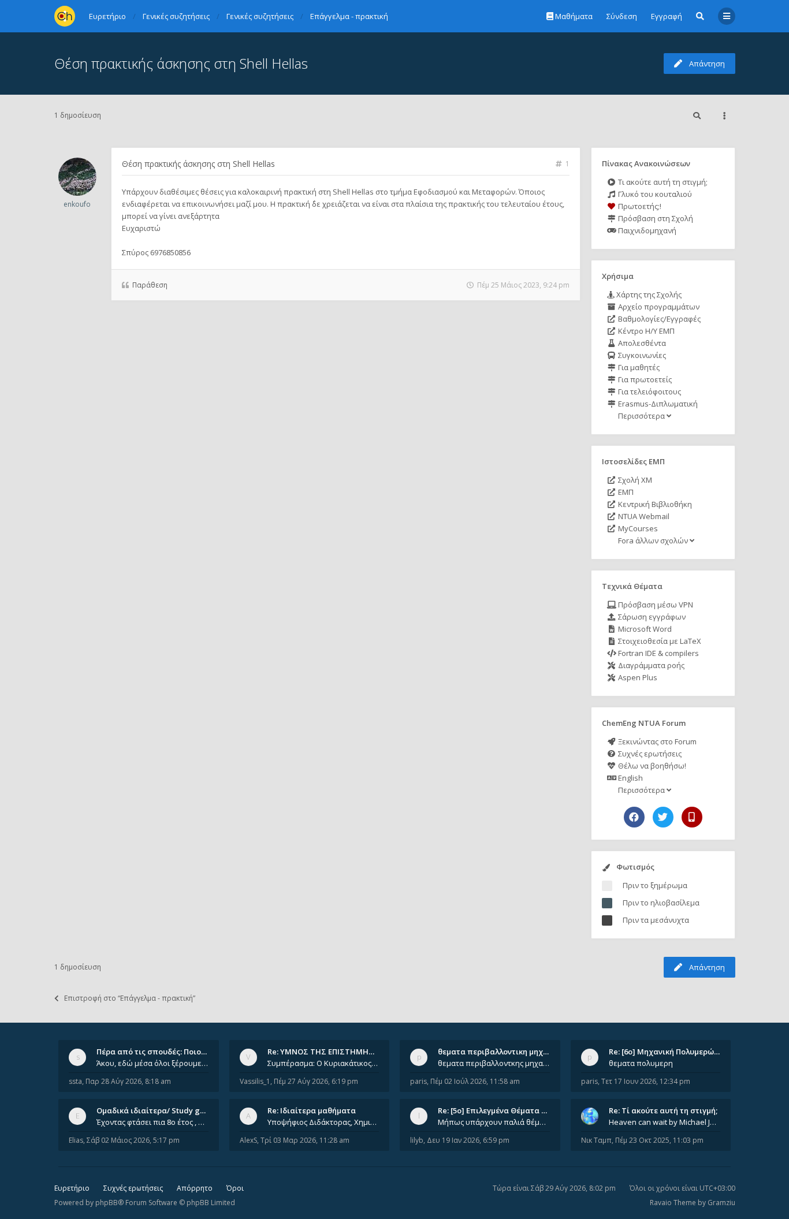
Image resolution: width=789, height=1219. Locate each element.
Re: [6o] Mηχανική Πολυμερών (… (668, 1051)
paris (418, 1081)
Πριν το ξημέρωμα (655, 885)
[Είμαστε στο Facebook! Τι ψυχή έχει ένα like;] (634, 817)
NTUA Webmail (642, 516)
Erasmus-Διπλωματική (657, 403)
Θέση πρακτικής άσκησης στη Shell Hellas (181, 63)
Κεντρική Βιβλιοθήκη (654, 504)
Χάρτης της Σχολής (648, 294)
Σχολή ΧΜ (634, 480)
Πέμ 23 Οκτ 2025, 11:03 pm (659, 1140)
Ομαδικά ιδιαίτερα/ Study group (156, 1110)
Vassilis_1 (255, 1081)
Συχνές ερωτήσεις (649, 753)
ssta (75, 1081)
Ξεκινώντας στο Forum (656, 741)
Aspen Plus (636, 677)
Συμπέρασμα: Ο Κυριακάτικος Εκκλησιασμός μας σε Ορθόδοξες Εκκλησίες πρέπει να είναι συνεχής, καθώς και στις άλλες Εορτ (323, 1063)
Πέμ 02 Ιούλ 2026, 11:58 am (475, 1081)
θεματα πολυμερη (641, 1063)
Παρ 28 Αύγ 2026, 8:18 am (128, 1081)
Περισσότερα (641, 416)
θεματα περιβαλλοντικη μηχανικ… (501, 1051)
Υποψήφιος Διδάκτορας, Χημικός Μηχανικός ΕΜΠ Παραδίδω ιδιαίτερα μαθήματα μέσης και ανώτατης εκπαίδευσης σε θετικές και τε (323, 1122)
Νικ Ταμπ (596, 1140)
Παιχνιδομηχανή (646, 230)
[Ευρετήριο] (64, 16)
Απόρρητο (195, 1188)
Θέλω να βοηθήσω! (651, 766)
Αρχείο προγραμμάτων (657, 306)
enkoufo (77, 204)
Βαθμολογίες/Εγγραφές (658, 319)
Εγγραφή (666, 16)
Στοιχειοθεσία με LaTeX (658, 641)
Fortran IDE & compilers (657, 653)
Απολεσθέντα (641, 343)
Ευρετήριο (72, 1188)
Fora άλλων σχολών (653, 540)
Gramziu (721, 1202)
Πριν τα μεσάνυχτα (656, 920)
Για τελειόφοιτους (648, 391)
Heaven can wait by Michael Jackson (665, 1122)
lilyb (416, 1140)
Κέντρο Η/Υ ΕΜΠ (645, 331)
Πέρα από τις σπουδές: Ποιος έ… (156, 1051)
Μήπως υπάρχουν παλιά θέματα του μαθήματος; (494, 1122)
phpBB (106, 1202)
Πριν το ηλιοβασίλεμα (661, 902)
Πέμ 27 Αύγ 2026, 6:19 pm (316, 1081)
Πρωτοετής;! (638, 206)
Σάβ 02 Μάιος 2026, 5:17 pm (133, 1140)
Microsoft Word (644, 629)
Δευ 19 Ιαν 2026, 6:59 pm (468, 1140)
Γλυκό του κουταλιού (654, 194)
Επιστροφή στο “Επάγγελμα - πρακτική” (129, 998)
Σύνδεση (621, 16)
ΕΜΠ (625, 492)
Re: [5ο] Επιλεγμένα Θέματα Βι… (496, 1110)
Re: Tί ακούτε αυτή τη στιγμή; (663, 1110)
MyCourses (637, 528)
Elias (76, 1140)
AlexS (248, 1140)
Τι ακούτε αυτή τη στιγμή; (662, 182)
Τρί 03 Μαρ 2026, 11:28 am (304, 1140)
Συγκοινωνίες (641, 355)
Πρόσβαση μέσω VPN (654, 604)
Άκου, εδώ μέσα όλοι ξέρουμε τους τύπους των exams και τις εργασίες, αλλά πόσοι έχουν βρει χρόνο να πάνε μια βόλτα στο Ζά (152, 1063)
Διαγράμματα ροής (650, 665)
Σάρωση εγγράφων (651, 617)
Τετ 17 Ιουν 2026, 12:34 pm (645, 1081)
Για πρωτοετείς (644, 379)
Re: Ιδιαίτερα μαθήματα (311, 1110)
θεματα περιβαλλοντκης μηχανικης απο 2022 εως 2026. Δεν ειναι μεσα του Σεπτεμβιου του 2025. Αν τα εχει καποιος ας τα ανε (494, 1063)
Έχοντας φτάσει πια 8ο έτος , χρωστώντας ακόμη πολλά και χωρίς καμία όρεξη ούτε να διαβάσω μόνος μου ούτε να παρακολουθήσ (152, 1122)
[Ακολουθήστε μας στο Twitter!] (663, 817)
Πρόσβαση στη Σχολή (654, 218)
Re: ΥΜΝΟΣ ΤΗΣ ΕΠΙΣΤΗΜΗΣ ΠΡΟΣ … (335, 1051)
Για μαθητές (638, 367)
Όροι (235, 1188)
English (629, 778)
